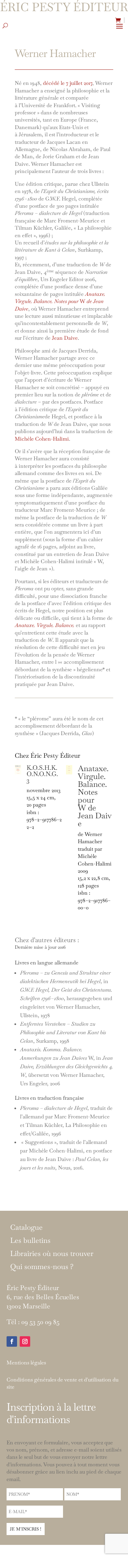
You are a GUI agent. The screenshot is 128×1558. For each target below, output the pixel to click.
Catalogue (26, 1227)
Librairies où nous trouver (52, 1253)
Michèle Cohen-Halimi (42, 438)
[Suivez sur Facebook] (12, 1341)
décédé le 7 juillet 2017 (67, 83)
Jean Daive (65, 337)
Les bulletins (30, 1240)
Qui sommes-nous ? (42, 1267)
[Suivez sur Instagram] (25, 1341)
